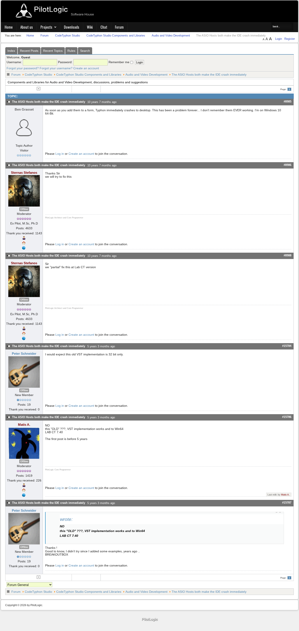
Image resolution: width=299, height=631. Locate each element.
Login (279, 38)
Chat (103, 27)
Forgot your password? (23, 68)
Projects (46, 27)
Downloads (71, 27)
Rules (71, 50)
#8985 (287, 101)
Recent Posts (29, 50)
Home (9, 27)
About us (26, 27)
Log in (59, 153)
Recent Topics (53, 50)
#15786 (286, 417)
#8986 (287, 165)
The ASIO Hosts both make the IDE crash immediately (209, 74)
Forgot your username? (56, 68)
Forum (119, 27)
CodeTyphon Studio (38, 74)
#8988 (287, 255)
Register (289, 38)
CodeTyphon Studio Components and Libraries (88, 74)
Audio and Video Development (146, 74)
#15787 (286, 502)
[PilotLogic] (149, 619)
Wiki (90, 27)
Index (11, 50)
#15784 (286, 346)
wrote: (66, 519)
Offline (24, 209)
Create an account (86, 68)
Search (85, 50)
